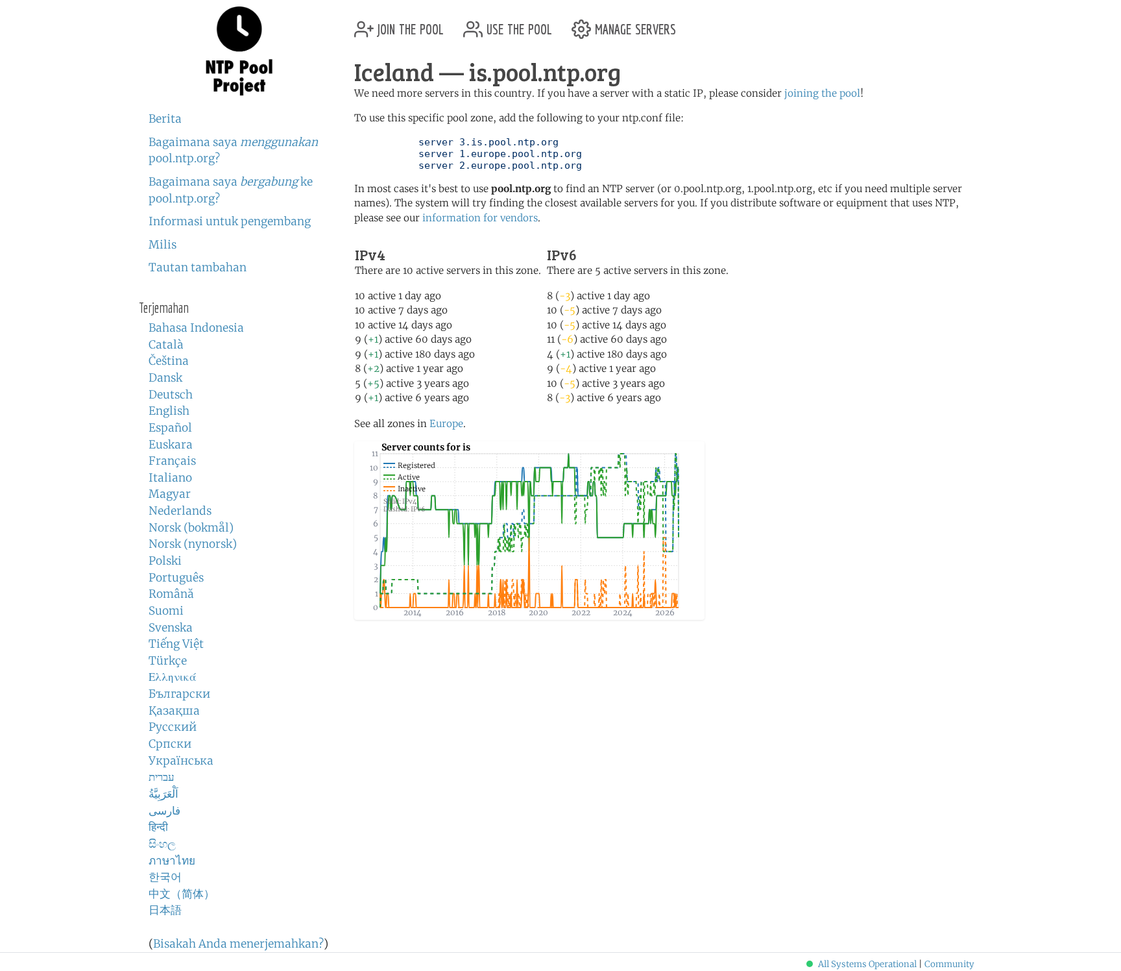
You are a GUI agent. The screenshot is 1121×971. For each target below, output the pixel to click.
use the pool (517, 24)
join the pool (409, 24)
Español (170, 428)
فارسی (164, 811)
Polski (165, 561)
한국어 (165, 877)
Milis (162, 245)
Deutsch (171, 394)
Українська (181, 761)
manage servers (633, 24)
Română (171, 594)
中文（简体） (182, 894)
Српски (170, 744)
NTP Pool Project (239, 51)
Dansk (165, 378)
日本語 (165, 910)
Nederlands (180, 511)
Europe (446, 423)
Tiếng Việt (176, 644)
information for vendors (480, 218)
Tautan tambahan (198, 267)
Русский (173, 727)
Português (176, 578)
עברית (162, 777)
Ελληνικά (173, 677)
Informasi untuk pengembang (230, 221)
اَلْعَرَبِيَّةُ (163, 794)
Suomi (166, 611)
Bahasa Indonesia (196, 328)
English (169, 411)
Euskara (171, 444)
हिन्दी (158, 827)
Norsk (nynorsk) (193, 544)
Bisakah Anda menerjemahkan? (238, 944)
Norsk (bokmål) (191, 528)
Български (179, 694)
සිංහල (162, 844)
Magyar (170, 494)
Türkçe (168, 661)
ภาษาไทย (172, 861)
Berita (165, 119)
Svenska (171, 628)
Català (166, 345)
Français (172, 461)
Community (949, 964)
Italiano (170, 478)
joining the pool (822, 93)
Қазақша (174, 711)
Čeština (169, 361)
